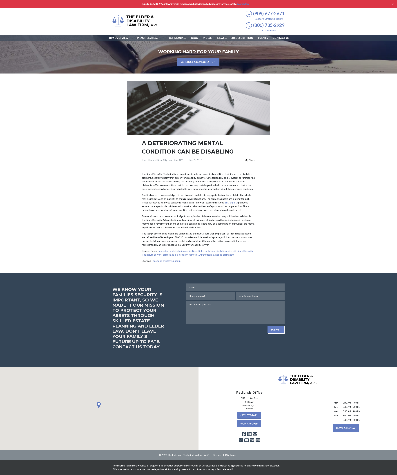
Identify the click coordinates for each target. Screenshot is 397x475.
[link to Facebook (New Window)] (244, 433)
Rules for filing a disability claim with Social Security (225, 250)
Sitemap (217, 454)
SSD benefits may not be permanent (215, 254)
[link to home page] (135, 21)
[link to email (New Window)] (255, 433)
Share (252, 159)
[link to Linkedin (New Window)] (249, 433)
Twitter (167, 260)
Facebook (157, 260)
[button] (99, 404)
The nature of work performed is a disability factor (168, 254)
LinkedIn (176, 260)
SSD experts (231, 202)
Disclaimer (231, 454)
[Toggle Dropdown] (131, 38)
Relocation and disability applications (177, 250)
